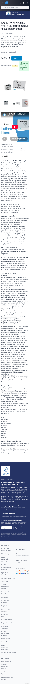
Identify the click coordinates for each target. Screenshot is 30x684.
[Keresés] (19, 2)
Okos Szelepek (6, 554)
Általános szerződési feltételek (4, 666)
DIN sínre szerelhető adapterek (4, 647)
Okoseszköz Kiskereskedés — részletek (15, 17)
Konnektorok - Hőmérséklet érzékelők (5, 633)
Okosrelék (4, 597)
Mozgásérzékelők (6, 619)
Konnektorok (5, 564)
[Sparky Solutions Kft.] (5, 471)
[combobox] (15, 7)
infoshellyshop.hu (22, 556)
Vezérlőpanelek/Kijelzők (8, 652)
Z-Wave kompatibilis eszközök (5, 587)
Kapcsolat (17, 528)
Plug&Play (4, 606)
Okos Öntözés (5, 639)
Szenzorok (4, 581)
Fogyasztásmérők (6, 623)
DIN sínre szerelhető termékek (4, 559)
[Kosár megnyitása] (23, 2)
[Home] (2, 34)
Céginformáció (7, 528)
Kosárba (16, 58)
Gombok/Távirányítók (8, 578)
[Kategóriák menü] (2, 2)
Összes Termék (9, 33)
